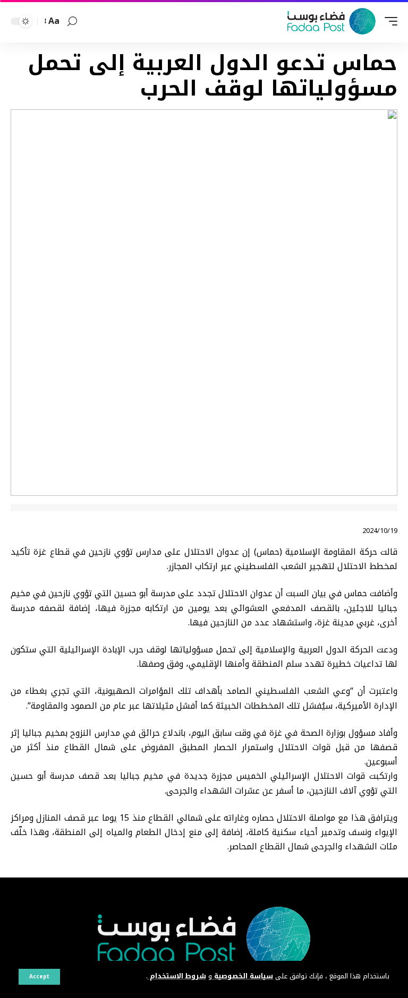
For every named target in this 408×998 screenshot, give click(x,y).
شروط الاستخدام (177, 976)
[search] (72, 21)
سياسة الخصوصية (242, 976)
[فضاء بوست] (331, 21)
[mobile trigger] (388, 21)
